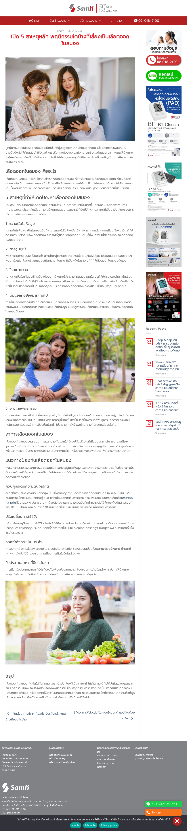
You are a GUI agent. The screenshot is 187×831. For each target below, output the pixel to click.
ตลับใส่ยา (101, 767)
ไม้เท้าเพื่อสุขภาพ (105, 763)
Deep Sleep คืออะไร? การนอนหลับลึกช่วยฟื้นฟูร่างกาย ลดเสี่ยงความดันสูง (167, 345)
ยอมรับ (75, 825)
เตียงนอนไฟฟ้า (9, 755)
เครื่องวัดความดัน (75, 31)
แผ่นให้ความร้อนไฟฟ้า (107, 755)
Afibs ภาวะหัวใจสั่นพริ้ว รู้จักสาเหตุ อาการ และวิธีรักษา (167, 406)
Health (61, 31)
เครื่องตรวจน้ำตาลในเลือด (62, 762)
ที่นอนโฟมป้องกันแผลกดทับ (15, 758)
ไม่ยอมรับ (90, 825)
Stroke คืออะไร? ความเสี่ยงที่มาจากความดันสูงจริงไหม (167, 366)
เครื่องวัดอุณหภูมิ (57, 758)
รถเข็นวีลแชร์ (8, 770)
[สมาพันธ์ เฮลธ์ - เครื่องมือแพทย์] (93, 8)
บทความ (116, 20)
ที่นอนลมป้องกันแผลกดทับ (15, 762)
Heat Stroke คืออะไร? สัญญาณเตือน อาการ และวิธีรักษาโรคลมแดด (168, 386)
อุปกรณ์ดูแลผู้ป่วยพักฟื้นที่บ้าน (149, 758)
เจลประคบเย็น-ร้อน (106, 759)
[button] (177, 821)
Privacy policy (109, 825)
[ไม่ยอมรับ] (182, 824)
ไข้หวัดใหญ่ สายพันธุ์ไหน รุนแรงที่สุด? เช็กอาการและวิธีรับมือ (168, 425)
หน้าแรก (34, 20)
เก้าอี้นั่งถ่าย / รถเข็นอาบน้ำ (15, 766)
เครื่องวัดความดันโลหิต (60, 755)
